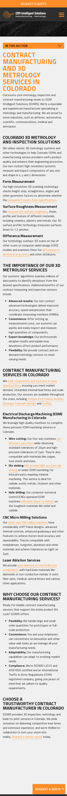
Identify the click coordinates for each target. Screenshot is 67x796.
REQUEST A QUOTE (33, 3)
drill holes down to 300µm (37, 501)
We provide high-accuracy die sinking (35, 467)
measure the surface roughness (28, 211)
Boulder (58, 399)
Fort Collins (45, 399)
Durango (8, 403)
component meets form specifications (32, 200)
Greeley (46, 403)
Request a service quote (27, 736)
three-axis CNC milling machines (28, 522)
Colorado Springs (25, 403)
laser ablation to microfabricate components (30, 567)
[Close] (63, 789)
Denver (32, 399)
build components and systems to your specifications (30, 383)
